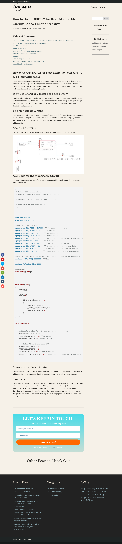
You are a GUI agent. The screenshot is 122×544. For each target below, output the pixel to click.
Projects (85, 497)
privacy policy (51, 447)
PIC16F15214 (84, 495)
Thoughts (83, 500)
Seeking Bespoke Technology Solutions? (29, 61)
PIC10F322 (93, 491)
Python (93, 497)
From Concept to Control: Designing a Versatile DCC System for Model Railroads (27, 512)
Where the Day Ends (22, 492)
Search (106, 18)
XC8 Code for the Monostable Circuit (27, 51)
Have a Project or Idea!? (22, 59)
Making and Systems (39, 28)
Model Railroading (99, 46)
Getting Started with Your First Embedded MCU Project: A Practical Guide (26, 526)
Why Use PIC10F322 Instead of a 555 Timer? (30, 43)
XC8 (88, 500)
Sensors (100, 498)
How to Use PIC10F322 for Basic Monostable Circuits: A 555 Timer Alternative (43, 41)
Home (94, 8)
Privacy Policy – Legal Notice (22, 539)
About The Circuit (20, 48)
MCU (99, 488)
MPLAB (83, 492)
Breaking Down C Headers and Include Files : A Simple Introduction (26, 503)
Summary (16, 56)
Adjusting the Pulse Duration (24, 54)
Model (105, 489)
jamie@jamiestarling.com (23, 64)
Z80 (92, 500)
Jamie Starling (19, 28)
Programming (96, 494)
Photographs (97, 50)
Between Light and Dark (23, 488)
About (102, 8)
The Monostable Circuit (22, 46)
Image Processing (88, 489)
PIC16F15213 (103, 492)
